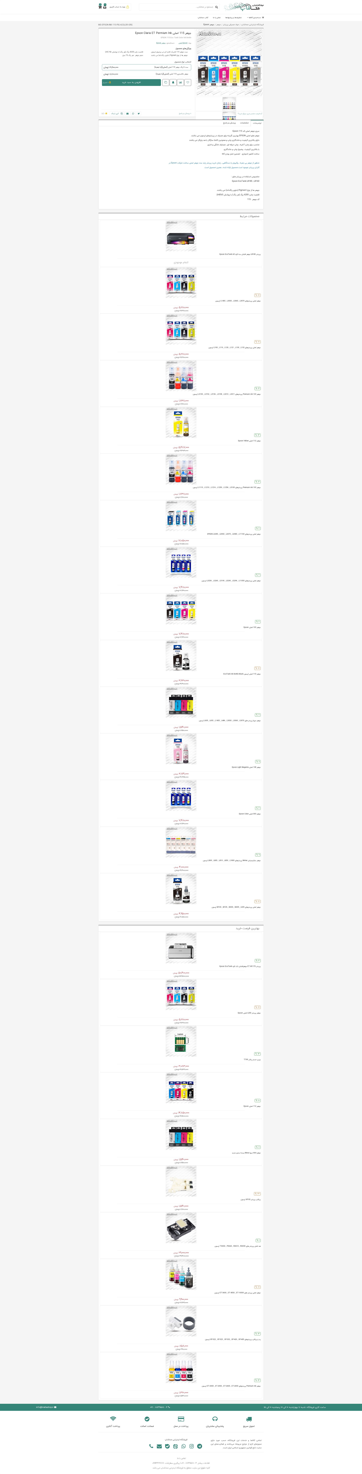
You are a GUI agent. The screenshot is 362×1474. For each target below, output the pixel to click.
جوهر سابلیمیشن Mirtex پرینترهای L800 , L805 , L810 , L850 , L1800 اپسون (232, 860)
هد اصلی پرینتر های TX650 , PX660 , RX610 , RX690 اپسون (238, 1246)
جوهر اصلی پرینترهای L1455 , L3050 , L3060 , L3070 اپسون (238, 301)
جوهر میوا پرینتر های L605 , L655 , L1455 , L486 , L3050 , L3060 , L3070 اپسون (230, 721)
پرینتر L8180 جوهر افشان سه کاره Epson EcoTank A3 (240, 254)
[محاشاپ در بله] (167, 1446)
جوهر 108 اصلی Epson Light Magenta (246, 767)
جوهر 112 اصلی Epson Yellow (249, 441)
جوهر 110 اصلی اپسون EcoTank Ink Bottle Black (242, 674)
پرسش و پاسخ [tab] (229, 123)
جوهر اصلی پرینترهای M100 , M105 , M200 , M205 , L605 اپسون (236, 907)
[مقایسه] (165, 82)
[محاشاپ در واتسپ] (183, 1446)
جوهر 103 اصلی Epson (252, 627)
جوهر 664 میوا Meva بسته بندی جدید (246, 1153)
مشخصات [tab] (244, 123)
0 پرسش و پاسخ (185, 113)
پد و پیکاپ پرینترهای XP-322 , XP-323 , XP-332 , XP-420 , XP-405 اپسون (233, 1339)
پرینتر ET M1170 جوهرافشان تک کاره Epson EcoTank (240, 966)
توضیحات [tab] (257, 123)
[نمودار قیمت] (180, 82)
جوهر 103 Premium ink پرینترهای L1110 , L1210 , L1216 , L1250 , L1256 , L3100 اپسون (227, 487)
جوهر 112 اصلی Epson (252, 1106)
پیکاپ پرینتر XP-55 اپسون (251, 1199)
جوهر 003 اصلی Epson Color (250, 814)
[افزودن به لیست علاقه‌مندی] (187, 82)
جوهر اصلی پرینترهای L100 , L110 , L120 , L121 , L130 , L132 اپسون (235, 347)
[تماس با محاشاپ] (151, 1446)
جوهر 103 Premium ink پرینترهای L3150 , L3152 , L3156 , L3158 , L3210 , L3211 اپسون (227, 394)
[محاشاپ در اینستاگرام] (191, 1446)
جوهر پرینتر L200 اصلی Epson (249, 1013)
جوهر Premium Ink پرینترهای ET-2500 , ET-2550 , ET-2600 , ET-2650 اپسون (231, 1386)
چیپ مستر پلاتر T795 (252, 1060)
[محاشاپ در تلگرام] (199, 1446)
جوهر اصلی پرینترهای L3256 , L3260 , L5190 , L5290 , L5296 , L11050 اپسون (231, 581)
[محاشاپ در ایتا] (175, 1446)
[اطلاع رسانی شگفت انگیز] (173, 82)
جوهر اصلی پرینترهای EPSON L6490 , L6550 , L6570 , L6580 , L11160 (234, 534)
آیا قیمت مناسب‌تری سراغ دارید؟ (250, 114)
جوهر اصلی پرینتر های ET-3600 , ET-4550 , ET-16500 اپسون (238, 1293)
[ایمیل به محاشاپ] (159, 1446)
